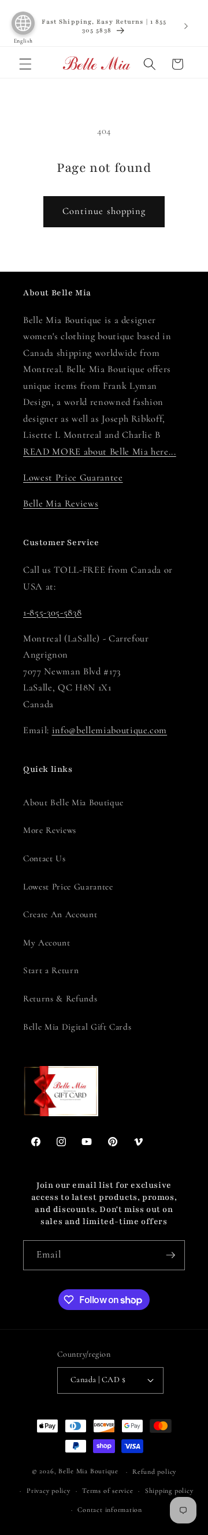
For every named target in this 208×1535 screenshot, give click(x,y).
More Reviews (49, 830)
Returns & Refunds (60, 998)
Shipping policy (169, 1491)
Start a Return (51, 970)
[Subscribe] (170, 1255)
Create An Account (60, 914)
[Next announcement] (186, 26)
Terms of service (107, 1491)
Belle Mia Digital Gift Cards (77, 1027)
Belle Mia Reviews (60, 503)
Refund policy (154, 1472)
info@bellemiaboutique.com (110, 730)
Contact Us (44, 858)
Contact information (109, 1510)
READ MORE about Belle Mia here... (99, 451)
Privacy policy (48, 1491)
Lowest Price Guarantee (73, 477)
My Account (46, 942)
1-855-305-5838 (52, 612)
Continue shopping (104, 211)
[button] (25, 64)
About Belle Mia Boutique (73, 802)
